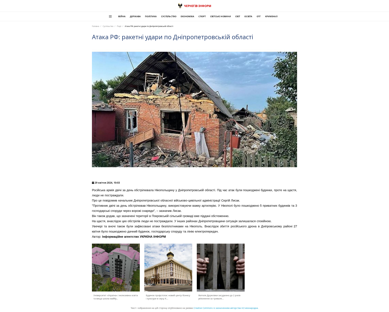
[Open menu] (110, 16)
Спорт (202, 16)
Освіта (248, 16)
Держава (135, 16)
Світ (237, 16)
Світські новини (220, 16)
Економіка (187, 16)
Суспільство (168, 16)
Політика (151, 16)
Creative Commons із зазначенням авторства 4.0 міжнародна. (226, 308)
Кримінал (271, 16)
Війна (122, 16)
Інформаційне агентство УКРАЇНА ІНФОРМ (134, 236)
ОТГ (259, 16)
